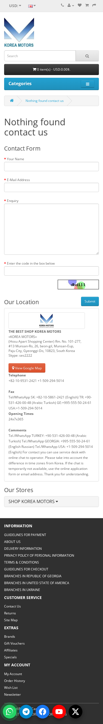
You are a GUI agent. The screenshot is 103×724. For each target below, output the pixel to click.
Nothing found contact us (45, 100)
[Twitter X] (75, 712)
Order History (14, 680)
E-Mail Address (18, 179)
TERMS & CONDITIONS (21, 562)
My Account (13, 674)
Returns (10, 613)
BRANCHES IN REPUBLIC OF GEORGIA (33, 576)
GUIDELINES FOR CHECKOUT (26, 569)
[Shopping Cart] (87, 5)
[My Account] (71, 5)
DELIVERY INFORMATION (23, 548)
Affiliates (11, 650)
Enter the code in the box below (31, 263)
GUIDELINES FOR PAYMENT (25, 534)
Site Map (11, 620)
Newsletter (12, 694)
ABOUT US (12, 541)
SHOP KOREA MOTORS (32, 501)
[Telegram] (26, 712)
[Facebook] (42, 712)
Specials (10, 657)
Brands (9, 636)
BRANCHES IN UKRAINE (22, 589)
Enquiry (12, 200)
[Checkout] (94, 5)
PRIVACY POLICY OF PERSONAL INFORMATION (39, 555)
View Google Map (28, 368)
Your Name (15, 159)
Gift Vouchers (14, 643)
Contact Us (12, 606)
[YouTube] (59, 712)
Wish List (11, 687)
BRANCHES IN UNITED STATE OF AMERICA (36, 583)
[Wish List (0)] (80, 5)
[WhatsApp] (9, 712)
